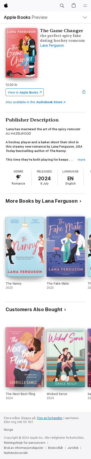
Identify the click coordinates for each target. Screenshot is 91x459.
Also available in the (34, 102)
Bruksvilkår (55, 448)
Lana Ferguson (52, 45)
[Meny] (85, 6)
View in (23, 92)
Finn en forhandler (50, 418)
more (81, 159)
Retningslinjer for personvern (24, 443)
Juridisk (72, 448)
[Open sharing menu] (84, 92)
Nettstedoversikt (16, 453)
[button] (62, 6)
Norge (8, 429)
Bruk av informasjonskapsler (24, 448)
